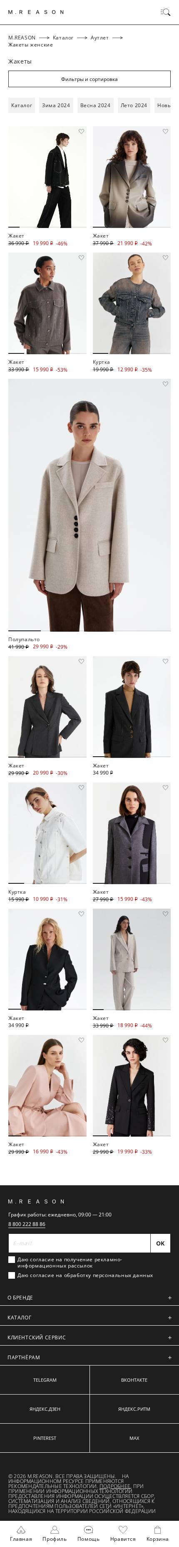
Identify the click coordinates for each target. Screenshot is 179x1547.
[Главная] (36, 12)
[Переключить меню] (166, 12)
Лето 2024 (134, 105)
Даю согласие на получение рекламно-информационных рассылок (69, 1262)
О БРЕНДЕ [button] (20, 1297)
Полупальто (24, 639)
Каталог (21, 105)
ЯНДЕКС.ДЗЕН (45, 1409)
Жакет (16, 235)
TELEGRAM (45, 1380)
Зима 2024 (56, 105)
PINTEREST (44, 1438)
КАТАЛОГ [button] (19, 1317)
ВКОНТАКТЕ (134, 1380)
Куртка (102, 361)
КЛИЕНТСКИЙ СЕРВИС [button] (36, 1337)
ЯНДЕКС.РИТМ (134, 1409)
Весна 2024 (95, 105)
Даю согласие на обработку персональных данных (85, 1275)
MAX (134, 1438)
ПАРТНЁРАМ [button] (23, 1357)
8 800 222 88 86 (26, 1224)
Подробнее (114, 1486)
